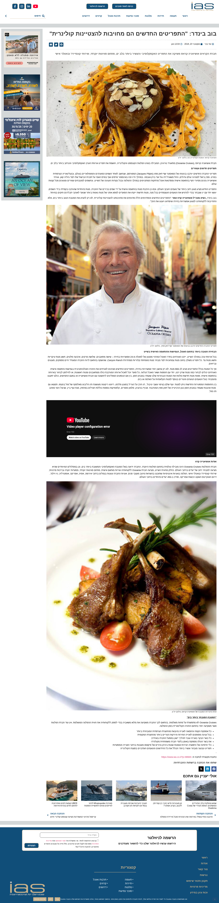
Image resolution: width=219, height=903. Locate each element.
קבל (57, 899)
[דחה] (215, 899)
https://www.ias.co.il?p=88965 (176, 757)
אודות (204, 863)
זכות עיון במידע (199, 892)
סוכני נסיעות (132, 16)
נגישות (204, 875)
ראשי (185, 16)
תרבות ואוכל (114, 16)
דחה (50, 899)
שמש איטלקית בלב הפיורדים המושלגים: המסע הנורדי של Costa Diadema (201, 805)
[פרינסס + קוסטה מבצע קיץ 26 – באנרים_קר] (22, 110)
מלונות (148, 16)
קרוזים (98, 16)
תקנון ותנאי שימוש (197, 880)
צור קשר (203, 869)
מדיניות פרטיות (199, 886)
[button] (61, 45)
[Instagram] (22, 6)
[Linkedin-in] (28, 6)
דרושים (86, 16)
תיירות (161, 16)
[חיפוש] (6, 16)
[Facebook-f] (15, 6)
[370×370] (22, 66)
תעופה (173, 16)
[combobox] (28, 16)
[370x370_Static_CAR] (22, 196)
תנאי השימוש (61, 841)
